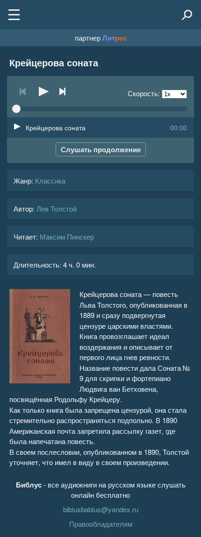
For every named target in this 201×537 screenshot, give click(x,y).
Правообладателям (100, 524)
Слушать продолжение (101, 149)
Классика (50, 180)
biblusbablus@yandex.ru (100, 509)
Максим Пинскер (67, 236)
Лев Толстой (56, 208)
